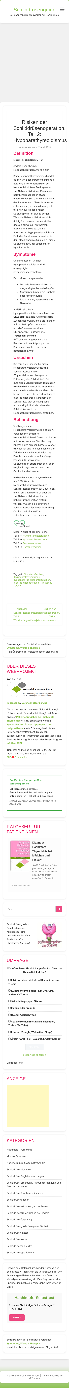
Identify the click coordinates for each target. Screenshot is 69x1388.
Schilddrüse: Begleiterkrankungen (25, 1176)
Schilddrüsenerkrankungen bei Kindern (28, 1212)
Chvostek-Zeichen (33, 574)
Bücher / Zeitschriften (23, 1014)
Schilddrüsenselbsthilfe (19, 1246)
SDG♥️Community (17, 757)
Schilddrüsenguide (35, 9)
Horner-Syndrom (32, 546)
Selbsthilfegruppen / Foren (26, 1001)
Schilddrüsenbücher (18, 1199)
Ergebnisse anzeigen (34, 1054)
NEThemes (34, 1378)
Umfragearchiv (15, 1062)
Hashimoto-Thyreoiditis (19, 1149)
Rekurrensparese (32, 543)
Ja (13, 1309)
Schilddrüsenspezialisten (20, 1252)
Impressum (13, 702)
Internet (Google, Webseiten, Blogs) (31, 1032)
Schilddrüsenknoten (17, 1232)
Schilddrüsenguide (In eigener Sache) (27, 1226)
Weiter (17, 1317)
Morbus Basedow (16, 1156)
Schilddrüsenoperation (26, 582)
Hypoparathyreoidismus (36, 539)
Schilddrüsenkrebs (17, 1239)
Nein (20, 1309)
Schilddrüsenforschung (19, 1219)
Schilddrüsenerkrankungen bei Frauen (27, 1206)
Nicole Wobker (28, 147)
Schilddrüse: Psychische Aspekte (25, 1193)
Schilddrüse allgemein (19, 1169)
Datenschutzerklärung (34, 702)
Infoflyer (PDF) (15, 743)
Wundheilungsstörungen (35, 535)
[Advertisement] (34, 59)
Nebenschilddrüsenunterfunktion (32, 579)
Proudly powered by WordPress (23, 1375)
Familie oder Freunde (23, 1008)
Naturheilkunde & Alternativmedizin (26, 1162)
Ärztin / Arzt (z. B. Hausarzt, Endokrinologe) (36, 1038)
